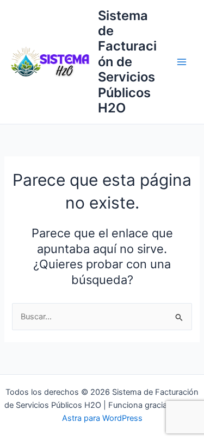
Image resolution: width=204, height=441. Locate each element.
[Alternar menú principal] (181, 62)
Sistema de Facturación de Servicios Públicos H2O (127, 62)
